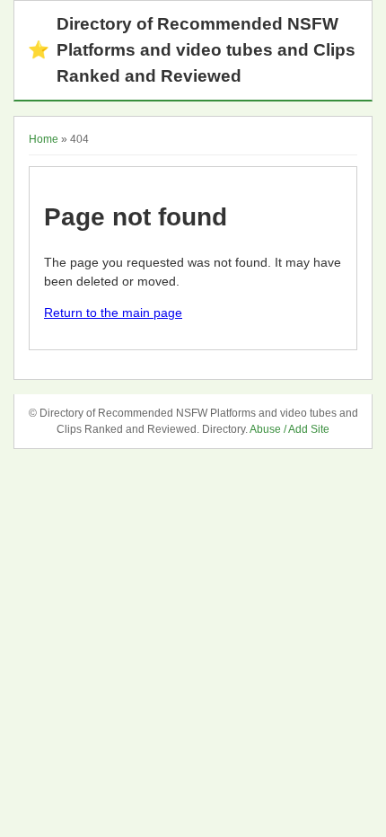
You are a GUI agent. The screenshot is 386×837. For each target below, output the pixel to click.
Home (43, 139)
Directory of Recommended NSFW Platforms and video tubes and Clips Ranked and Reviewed (191, 49)
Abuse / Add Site (289, 429)
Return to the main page (113, 312)
